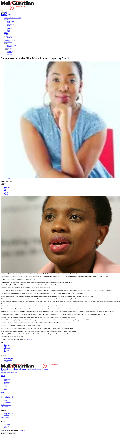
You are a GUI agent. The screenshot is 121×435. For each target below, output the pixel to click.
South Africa (7, 379)
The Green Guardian (6, 405)
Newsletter (7, 424)
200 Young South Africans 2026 (9, 372)
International (7, 382)
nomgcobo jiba (8, 360)
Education (6, 383)
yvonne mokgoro (8, 361)
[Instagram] (2, 15)
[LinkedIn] (4, 15)
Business (3, 393)
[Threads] (5, 15)
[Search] (6, 13)
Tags (2, 370)
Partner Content (5, 417)
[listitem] (4, 369)
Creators (5, 370)
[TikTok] (6, 15)
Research (6, 426)
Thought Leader (7, 397)
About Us (6, 427)
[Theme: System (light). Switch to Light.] (3, 13)
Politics (2, 392)
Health (5, 385)
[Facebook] (1, 15)
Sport (5, 389)
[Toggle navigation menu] (2, 11)
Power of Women (8, 413)
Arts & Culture (4, 406)
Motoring (6, 386)
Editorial (6, 400)
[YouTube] (10, 15)
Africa (5, 380)
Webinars (6, 415)
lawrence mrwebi (8, 358)
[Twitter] (8, 15)
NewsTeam (22, 430)
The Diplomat (7, 402)
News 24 (29, 339)
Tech (5, 388)
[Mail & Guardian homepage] (60, 5)
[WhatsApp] (9, 15)
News (3, 376)
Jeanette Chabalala (9, 178)
